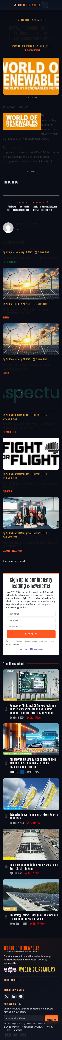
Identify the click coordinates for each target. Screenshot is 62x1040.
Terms (8, 1030)
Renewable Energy (32, 49)
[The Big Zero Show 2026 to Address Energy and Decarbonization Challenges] (31, 284)
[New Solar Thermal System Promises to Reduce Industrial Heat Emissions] (31, 339)
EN (8, 1035)
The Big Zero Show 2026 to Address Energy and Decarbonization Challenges (26, 311)
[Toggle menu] (45, 5)
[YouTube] (21, 996)
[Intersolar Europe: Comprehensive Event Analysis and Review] (31, 794)
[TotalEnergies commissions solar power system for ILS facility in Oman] (31, 844)
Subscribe (51, 1020)
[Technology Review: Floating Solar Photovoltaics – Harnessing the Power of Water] (31, 895)
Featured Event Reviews (12, 808)
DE (15, 1035)
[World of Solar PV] (37, 970)
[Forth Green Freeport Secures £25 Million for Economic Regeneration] (31, 513)
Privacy (49, 1026)
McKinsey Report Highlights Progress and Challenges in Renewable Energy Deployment (30, 425)
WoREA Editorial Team (24, 45)
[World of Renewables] (10, 970)
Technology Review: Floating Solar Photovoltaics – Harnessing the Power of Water (34, 916)
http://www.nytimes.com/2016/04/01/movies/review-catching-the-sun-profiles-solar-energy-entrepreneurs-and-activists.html (31, 157)
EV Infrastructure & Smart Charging (17, 753)
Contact (18, 1030)
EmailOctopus (37, 649)
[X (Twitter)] (6, 996)
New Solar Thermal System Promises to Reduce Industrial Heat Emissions (26, 366)
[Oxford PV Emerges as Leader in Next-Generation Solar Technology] (31, 454)
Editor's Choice (9, 699)
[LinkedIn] (14, 996)
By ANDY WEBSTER (16, 106)
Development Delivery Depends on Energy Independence (30, 257)
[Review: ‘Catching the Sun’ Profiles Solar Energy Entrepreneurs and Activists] (31, 76)
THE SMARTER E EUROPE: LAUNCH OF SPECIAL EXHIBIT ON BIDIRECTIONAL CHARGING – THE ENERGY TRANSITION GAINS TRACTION (33, 763)
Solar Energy (9, 858)
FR (23, 1035)
